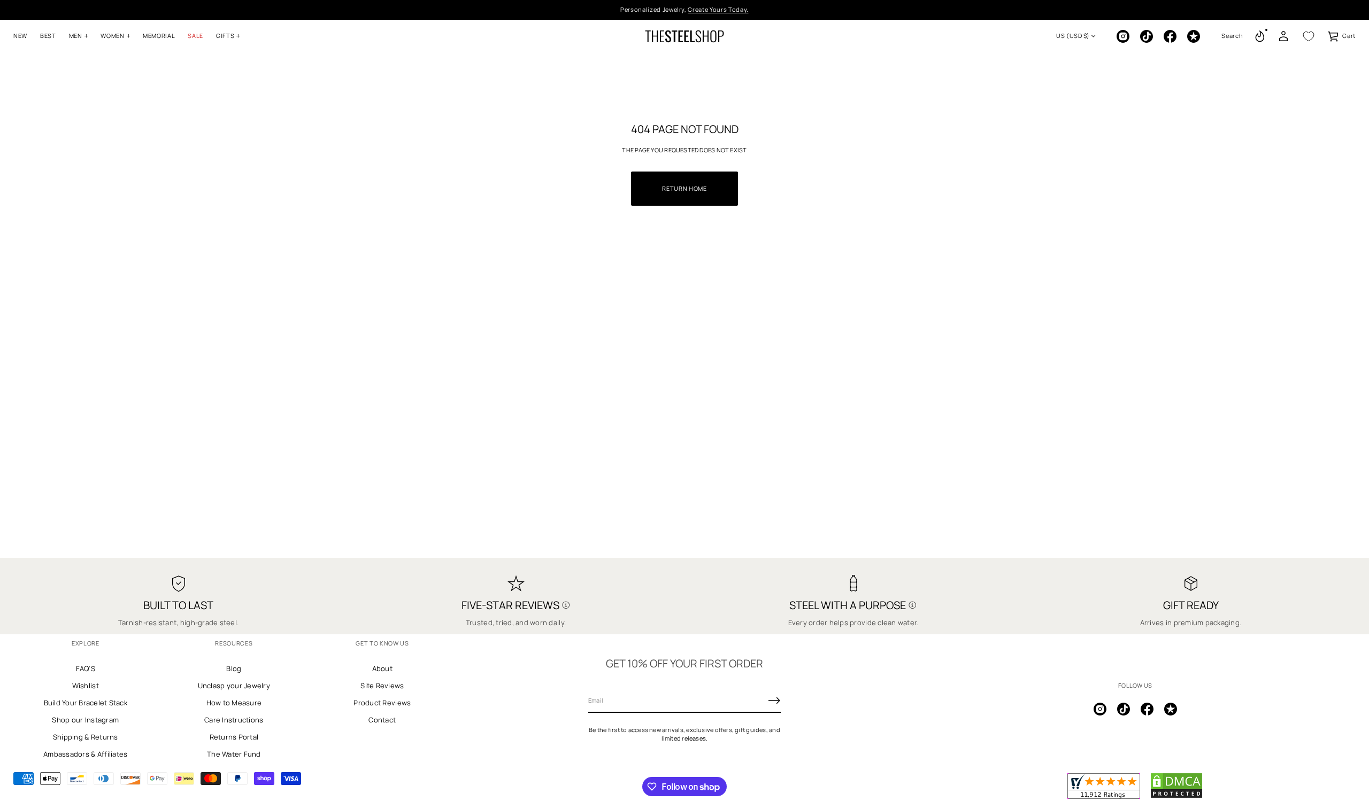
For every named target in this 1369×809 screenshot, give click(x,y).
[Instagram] (1123, 36)
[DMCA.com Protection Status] (1176, 796)
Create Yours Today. (718, 9)
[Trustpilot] (1193, 36)
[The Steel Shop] (684, 36)
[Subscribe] (774, 700)
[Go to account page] (1283, 36)
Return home (684, 188)
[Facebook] (1170, 36)
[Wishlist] (1308, 36)
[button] (1232, 36)
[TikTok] (1146, 36)
